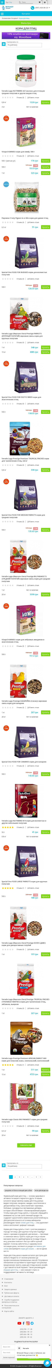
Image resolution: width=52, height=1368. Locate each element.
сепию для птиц (27, 1222)
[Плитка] (3, 44)
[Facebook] (23, 1323)
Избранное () (40, 1)
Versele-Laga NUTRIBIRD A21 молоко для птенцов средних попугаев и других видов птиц (23, 92)
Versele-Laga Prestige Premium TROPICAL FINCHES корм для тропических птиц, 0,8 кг (25, 459)
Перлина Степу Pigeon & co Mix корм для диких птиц (25, 218)
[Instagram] (28, 1323)
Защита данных (10, 1289)
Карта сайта (9, 1311)
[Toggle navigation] (2, 2)
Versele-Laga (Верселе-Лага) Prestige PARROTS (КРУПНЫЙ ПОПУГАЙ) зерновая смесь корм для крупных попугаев (22, 335)
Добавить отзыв (33, 98)
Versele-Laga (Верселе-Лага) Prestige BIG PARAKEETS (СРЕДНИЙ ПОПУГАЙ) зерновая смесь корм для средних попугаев (26, 578)
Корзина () (45, 1)
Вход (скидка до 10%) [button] (50, 1)
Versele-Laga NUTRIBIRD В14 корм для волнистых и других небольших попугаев (24, 822)
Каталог (26, 13)
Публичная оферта (11, 1293)
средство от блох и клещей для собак (18, 1190)
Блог (6, 1286)
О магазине (8, 1279)
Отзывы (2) (20, 827)
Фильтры (26, 23)
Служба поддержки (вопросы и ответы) (10, 1301)
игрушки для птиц (11, 1270)
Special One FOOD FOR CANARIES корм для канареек (24, 762)
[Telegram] (32, 1323)
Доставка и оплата (11, 1296)
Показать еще (26, 1145)
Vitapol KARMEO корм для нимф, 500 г (18, 152)
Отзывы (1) (20, 888)
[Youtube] (19, 1323)
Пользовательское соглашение (10, 1306)
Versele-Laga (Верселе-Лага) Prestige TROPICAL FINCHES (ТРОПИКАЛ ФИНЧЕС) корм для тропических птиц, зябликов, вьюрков (25, 1001)
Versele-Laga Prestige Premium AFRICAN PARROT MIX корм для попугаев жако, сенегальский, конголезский (25, 1059)
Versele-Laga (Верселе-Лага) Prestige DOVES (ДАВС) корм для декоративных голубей (24, 944)
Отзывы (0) (20, 98)
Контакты (8, 1282)
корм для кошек (27, 1249)
